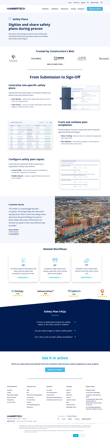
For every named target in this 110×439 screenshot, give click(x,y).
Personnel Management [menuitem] (33, 404)
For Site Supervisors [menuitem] (51, 392)
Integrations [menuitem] (10, 400)
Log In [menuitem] (70, 2)
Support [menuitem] (83, 2)
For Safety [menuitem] (49, 390)
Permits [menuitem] (29, 402)
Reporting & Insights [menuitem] (12, 395)
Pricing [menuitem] (9, 392)
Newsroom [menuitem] (69, 395)
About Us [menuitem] (68, 390)
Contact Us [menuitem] (76, 2)
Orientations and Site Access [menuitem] (54, 400)
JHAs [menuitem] (28, 390)
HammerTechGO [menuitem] (11, 397)
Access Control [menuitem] (11, 402)
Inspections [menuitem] (30, 407)
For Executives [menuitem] (50, 395)
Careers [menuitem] (68, 392)
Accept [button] (75, 435)
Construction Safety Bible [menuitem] (93, 392)
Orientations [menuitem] (30, 397)
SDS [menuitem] (28, 392)
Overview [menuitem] (9, 390)
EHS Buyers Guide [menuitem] (90, 390)
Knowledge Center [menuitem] (71, 407)
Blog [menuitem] (67, 402)
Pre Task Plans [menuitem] (31, 400)
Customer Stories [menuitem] (71, 400)
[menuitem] (70, 404)
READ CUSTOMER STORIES (54, 64)
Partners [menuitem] (68, 397)
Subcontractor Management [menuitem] (34, 395)
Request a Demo (95, 9)
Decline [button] (82, 435)
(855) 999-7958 (94, 2)
